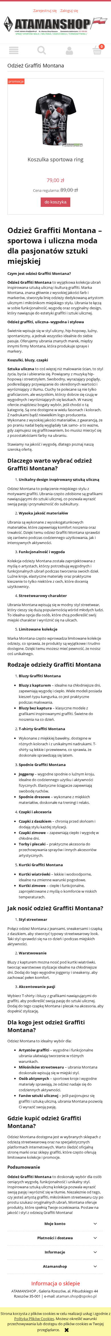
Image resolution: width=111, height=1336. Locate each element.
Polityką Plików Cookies (34, 1318)
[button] (14, 50)
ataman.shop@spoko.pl (76, 1296)
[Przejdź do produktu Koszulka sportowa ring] (55, 119)
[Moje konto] (69, 50)
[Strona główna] (55, 25)
